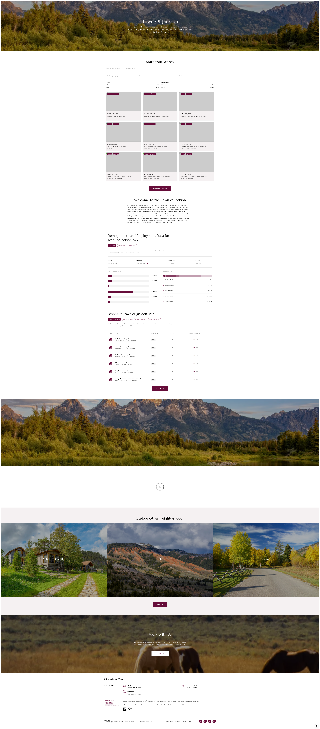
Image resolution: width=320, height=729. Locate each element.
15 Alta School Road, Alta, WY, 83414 (124, 364)
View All (160, 605)
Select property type (112, 76)
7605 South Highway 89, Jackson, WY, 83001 (126, 380)
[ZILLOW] (214, 721)
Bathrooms (146, 76)
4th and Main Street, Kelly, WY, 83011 (124, 372)
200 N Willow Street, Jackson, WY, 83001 (125, 356)
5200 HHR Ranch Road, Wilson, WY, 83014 (125, 348)
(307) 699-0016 (192, 687)
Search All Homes (160, 188)
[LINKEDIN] (209, 721)
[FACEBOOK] (200, 721)
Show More (160, 389)
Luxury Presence (145, 721)
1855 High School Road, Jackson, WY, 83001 (125, 340)
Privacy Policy (187, 721)
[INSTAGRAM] (205, 721)
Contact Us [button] (160, 653)
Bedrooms (182, 76)
